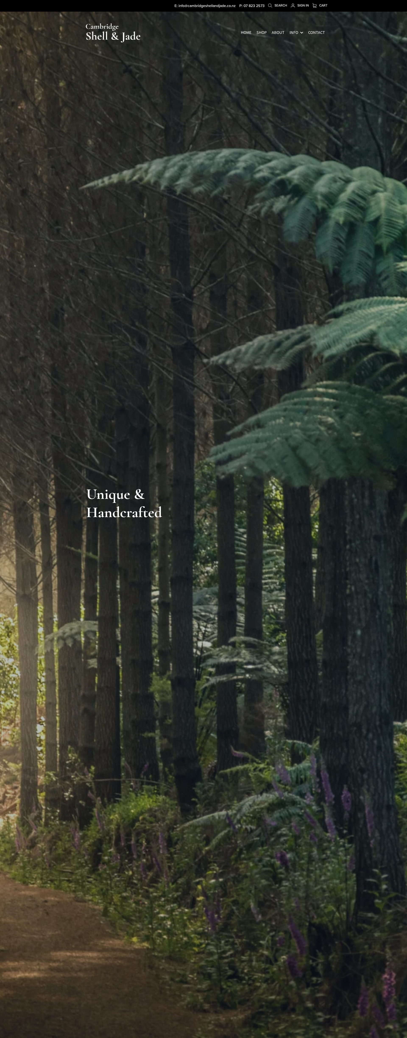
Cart (323, 5)
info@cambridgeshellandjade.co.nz (207, 5)
